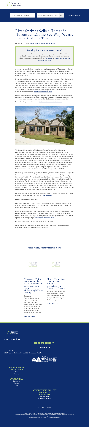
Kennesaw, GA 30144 (36, 353)
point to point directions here (44, 218)
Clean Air (16, 374)
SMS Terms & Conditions (55, 416)
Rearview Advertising (54, 417)
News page (48, 58)
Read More (28, 316)
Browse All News (73, 15)
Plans (16, 385)
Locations (16, 381)
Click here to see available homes (50, 102)
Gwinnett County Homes (37, 43)
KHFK (49, 407)
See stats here (47, 195)
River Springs (50, 43)
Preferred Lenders (44, 396)
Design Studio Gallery (44, 390)
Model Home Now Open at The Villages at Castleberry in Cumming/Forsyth (56, 284)
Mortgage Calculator (44, 398)
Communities (16, 379)
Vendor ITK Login (42, 407)
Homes (16, 383)
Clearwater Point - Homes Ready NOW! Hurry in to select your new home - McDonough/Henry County (33, 286)
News (16, 372)
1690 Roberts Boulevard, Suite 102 (16, 353)
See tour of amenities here (43, 92)
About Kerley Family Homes (16, 369)
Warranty (44, 392)
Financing (44, 394)
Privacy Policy (44, 416)
